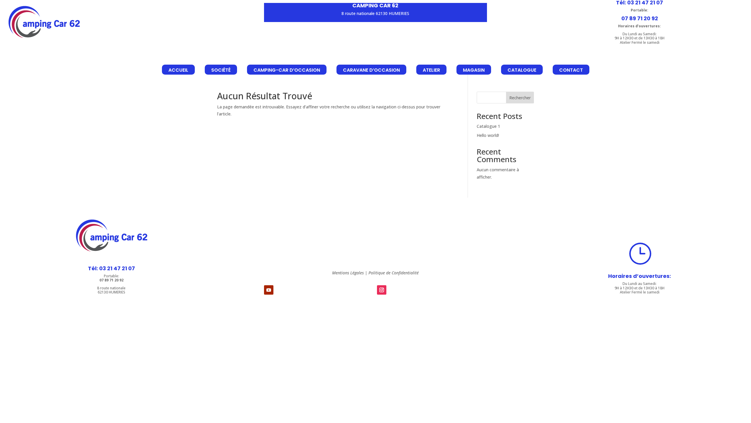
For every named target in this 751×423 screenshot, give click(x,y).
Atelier (431, 70)
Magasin (474, 70)
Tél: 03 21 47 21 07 (111, 268)
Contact (571, 70)
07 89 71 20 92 (639, 18)
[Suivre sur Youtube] (268, 290)
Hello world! (488, 135)
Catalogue (522, 70)
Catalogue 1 (488, 126)
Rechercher (520, 97)
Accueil (178, 70)
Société (221, 70)
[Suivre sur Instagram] (381, 290)
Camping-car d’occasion (286, 70)
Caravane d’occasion (371, 70)
